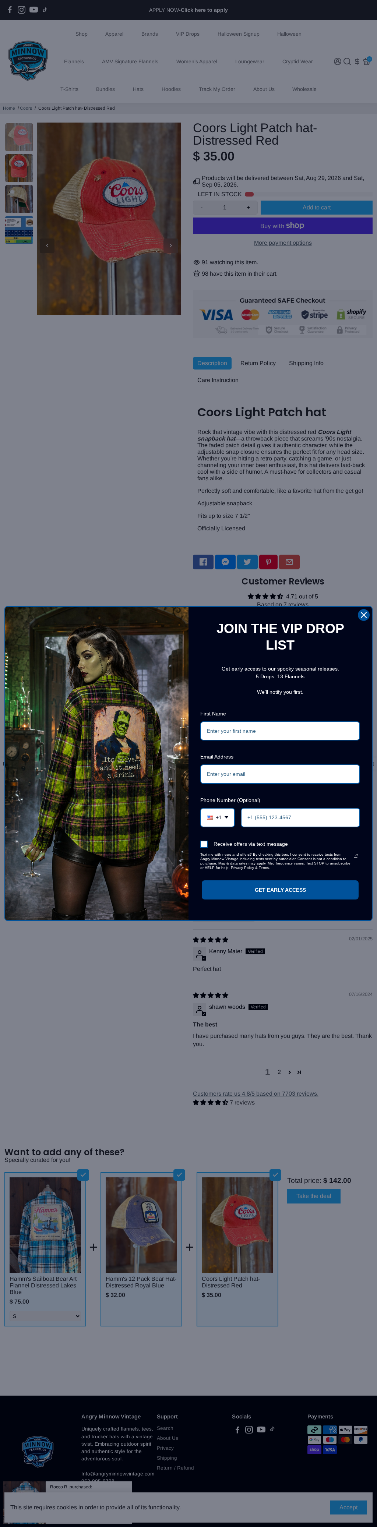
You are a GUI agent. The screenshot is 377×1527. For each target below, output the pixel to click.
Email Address (216, 757)
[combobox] (217, 817)
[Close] (364, 615)
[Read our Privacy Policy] (355, 855)
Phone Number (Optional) (230, 800)
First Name (213, 714)
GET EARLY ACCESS (280, 890)
